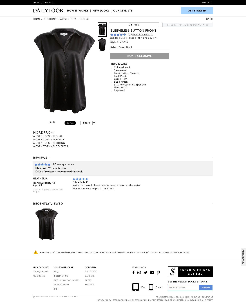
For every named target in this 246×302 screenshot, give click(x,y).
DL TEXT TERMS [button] (156, 300)
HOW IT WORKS (78, 11)
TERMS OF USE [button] (119, 300)
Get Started (197, 11)
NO (112, 189)
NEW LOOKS (101, 11)
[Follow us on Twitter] (145, 273)
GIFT (56, 289)
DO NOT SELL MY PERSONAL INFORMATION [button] (184, 300)
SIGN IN (205, 2)
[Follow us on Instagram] (139, 273)
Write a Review (57, 168)
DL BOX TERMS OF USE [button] (137, 300)
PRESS (88, 280)
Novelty (58, 140)
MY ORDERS (39, 276)
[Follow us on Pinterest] (158, 273)
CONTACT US (61, 276)
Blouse (58, 136)
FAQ (56, 272)
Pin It (52, 122)
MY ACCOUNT (41, 267)
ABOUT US (90, 272)
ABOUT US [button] (195, 297)
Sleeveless (60, 146)
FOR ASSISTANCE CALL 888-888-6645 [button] (172, 297)
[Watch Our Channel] (152, 273)
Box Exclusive (139, 56)
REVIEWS (89, 285)
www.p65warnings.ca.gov (177, 252)
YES (106, 189)
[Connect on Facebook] (133, 273)
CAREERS (89, 276)
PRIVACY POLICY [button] (104, 300)
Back (209, 19)
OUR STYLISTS (122, 11)
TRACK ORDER (61, 285)
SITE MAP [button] (209, 300)
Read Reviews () (142, 35)
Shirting (59, 143)
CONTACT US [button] (207, 297)
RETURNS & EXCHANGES (66, 280)
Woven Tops (41, 136)
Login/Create (41, 272)
